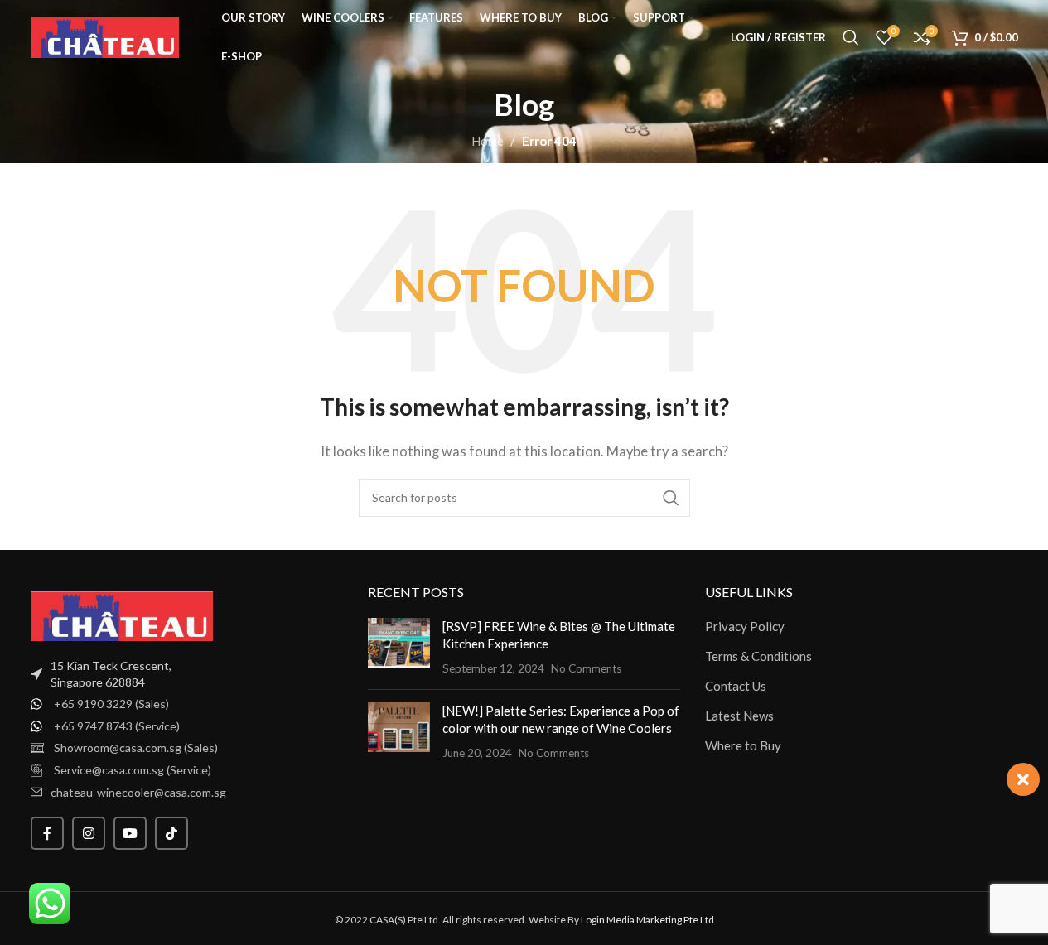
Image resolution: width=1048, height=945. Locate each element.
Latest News (739, 715)
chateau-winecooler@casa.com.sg (138, 792)
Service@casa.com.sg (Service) (132, 770)
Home (487, 140)
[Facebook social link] (47, 833)
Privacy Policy (745, 626)
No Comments (586, 668)
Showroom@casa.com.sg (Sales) (136, 747)
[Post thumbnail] (399, 647)
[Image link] (122, 614)
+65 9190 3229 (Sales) (111, 704)
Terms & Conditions (758, 655)
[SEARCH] (671, 498)
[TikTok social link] (171, 833)
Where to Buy (743, 745)
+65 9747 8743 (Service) (117, 726)
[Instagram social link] (88, 833)
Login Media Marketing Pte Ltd (647, 920)
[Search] (850, 37)
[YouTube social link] (130, 833)
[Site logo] (105, 35)
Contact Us (735, 685)
